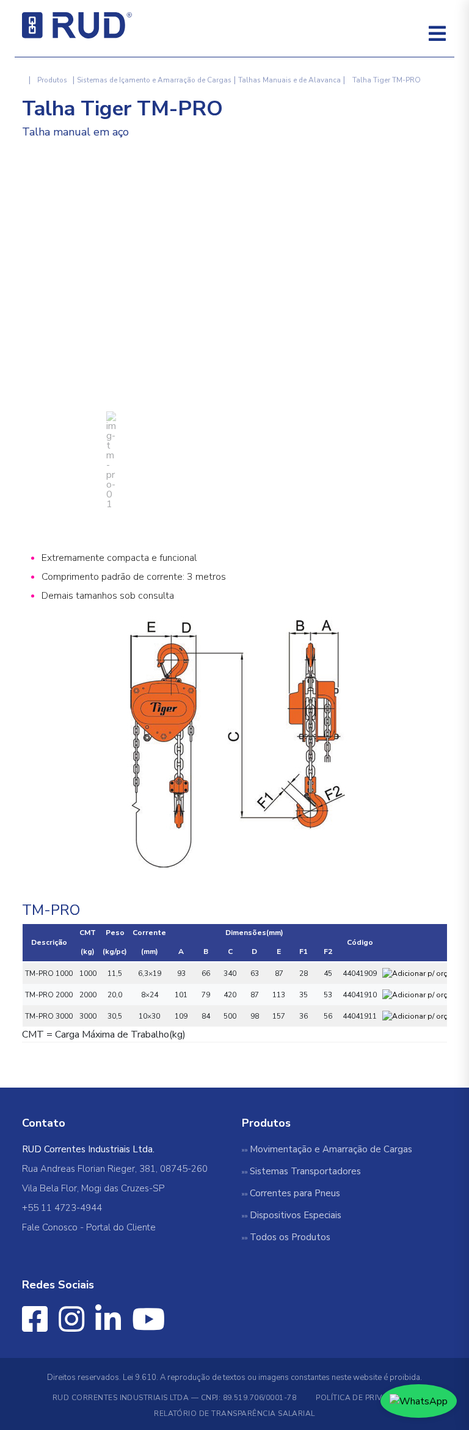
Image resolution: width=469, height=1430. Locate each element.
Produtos (52, 80)
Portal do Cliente (121, 1227)
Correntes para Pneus (295, 1193)
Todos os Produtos (290, 1237)
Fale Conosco (50, 1227)
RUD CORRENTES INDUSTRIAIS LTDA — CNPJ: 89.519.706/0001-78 (174, 1398)
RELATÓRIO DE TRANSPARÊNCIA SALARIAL (234, 1413)
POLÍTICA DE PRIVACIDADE (366, 1398)
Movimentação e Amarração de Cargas (331, 1149)
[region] (234, 328)
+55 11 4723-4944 (62, 1208)
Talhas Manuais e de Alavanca (289, 80)
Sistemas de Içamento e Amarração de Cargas (154, 80)
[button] (111, 460)
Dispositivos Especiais (295, 1215)
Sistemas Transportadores (305, 1171)
